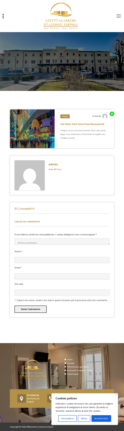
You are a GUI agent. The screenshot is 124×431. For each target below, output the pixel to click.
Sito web (19, 284)
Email (18, 267)
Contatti (70, 363)
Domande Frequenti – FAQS (79, 370)
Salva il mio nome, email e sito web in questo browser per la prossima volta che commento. (62, 300)
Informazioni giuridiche (78, 366)
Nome (19, 251)
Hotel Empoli (73, 374)
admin (53, 164)
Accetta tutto (101, 418)
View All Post (55, 169)
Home (70, 359)
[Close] (116, 394)
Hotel (65, 116)
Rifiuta (84, 418)
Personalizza (67, 418)
